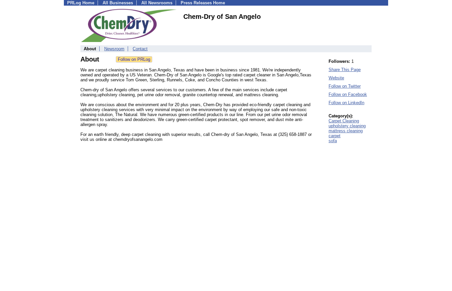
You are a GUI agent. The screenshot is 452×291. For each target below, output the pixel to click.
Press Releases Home (203, 2)
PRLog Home (80, 2)
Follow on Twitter (345, 86)
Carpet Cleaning (344, 120)
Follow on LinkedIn (346, 102)
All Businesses (118, 2)
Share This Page (345, 69)
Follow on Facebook (348, 94)
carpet (334, 135)
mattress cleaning (346, 130)
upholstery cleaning (347, 125)
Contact (140, 48)
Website (336, 77)
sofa (333, 140)
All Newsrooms (156, 2)
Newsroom (114, 48)
